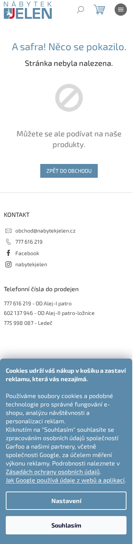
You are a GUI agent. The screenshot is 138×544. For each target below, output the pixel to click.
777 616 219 (29, 241)
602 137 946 (18, 313)
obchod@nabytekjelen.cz (45, 230)
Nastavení (66, 500)
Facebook (27, 253)
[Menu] (120, 9)
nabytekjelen (31, 264)
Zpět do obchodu (69, 170)
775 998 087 (18, 323)
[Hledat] (80, 9)
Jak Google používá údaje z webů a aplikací (65, 479)
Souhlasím (66, 525)
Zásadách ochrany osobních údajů (53, 471)
